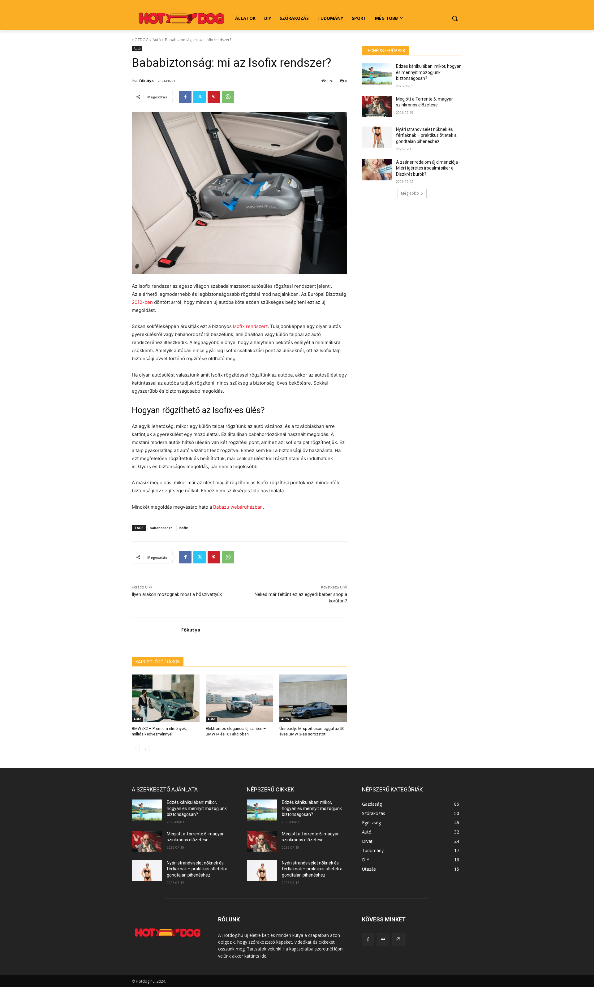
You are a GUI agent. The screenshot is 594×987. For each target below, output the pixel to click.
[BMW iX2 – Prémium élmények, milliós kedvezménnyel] (166, 698)
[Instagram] (398, 939)
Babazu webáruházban (238, 507)
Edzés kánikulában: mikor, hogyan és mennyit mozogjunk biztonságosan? (429, 72)
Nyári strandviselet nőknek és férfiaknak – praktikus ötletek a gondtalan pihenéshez (426, 135)
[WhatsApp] (228, 97)
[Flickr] (383, 939)
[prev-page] (136, 749)
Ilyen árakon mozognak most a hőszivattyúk (177, 594)
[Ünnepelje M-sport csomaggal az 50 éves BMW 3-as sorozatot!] (313, 698)
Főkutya (146, 80)
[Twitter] (199, 97)
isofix (183, 527)
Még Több (410, 193)
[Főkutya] (157, 630)
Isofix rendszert (250, 326)
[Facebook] (185, 97)
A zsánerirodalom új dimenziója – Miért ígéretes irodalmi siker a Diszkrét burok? (429, 168)
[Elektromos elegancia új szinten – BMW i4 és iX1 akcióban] (239, 698)
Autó (157, 39)
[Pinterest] (214, 97)
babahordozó (161, 527)
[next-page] (145, 749)
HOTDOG (140, 39)
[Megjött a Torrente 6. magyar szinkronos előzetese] (377, 106)
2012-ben (142, 302)
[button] (454, 18)
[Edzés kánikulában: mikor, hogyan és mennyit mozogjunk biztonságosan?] (377, 73)
